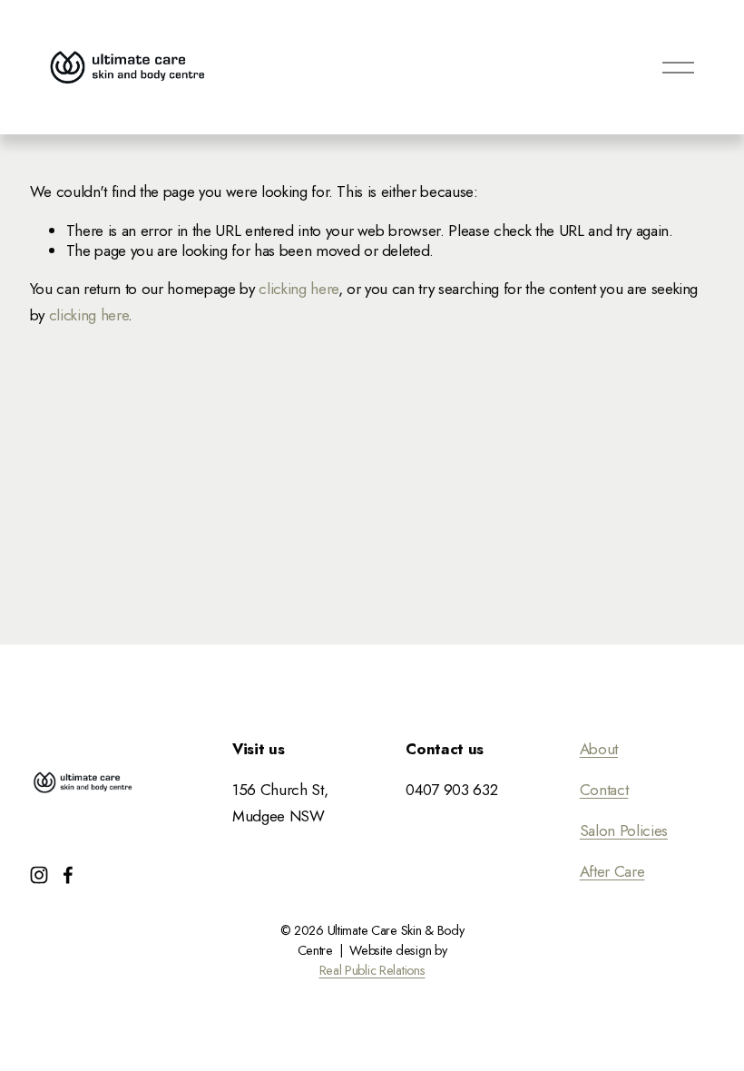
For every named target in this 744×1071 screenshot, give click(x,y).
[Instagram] (39, 875)
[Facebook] (68, 875)
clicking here (298, 289)
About (599, 749)
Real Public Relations (372, 971)
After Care (612, 871)
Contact (604, 790)
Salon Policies (624, 830)
